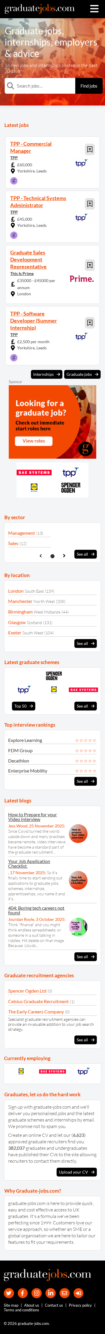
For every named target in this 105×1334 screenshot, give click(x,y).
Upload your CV (73, 1171)
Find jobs (88, 85)
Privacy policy (80, 1305)
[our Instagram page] (37, 1293)
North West (44, 601)
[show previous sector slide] (40, 555)
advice (26, 53)
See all (82, 554)
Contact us (54, 1305)
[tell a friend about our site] (65, 1293)
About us (31, 1305)
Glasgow (17, 622)
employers (76, 42)
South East (34, 591)
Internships (43, 374)
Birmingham (20, 611)
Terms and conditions (21, 1310)
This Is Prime (22, 273)
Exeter (14, 632)
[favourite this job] (90, 149)
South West (32, 632)
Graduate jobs (33, 30)
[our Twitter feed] (9, 1293)
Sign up (15, 1107)
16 (7, 65)
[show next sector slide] (64, 555)
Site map (11, 1305)
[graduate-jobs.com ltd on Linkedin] (51, 1293)
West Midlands (47, 611)
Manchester (20, 601)
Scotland (34, 622)
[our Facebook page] (23, 1293)
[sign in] (79, 1293)
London (16, 591)
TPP (14, 157)
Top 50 (20, 705)
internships (28, 42)
